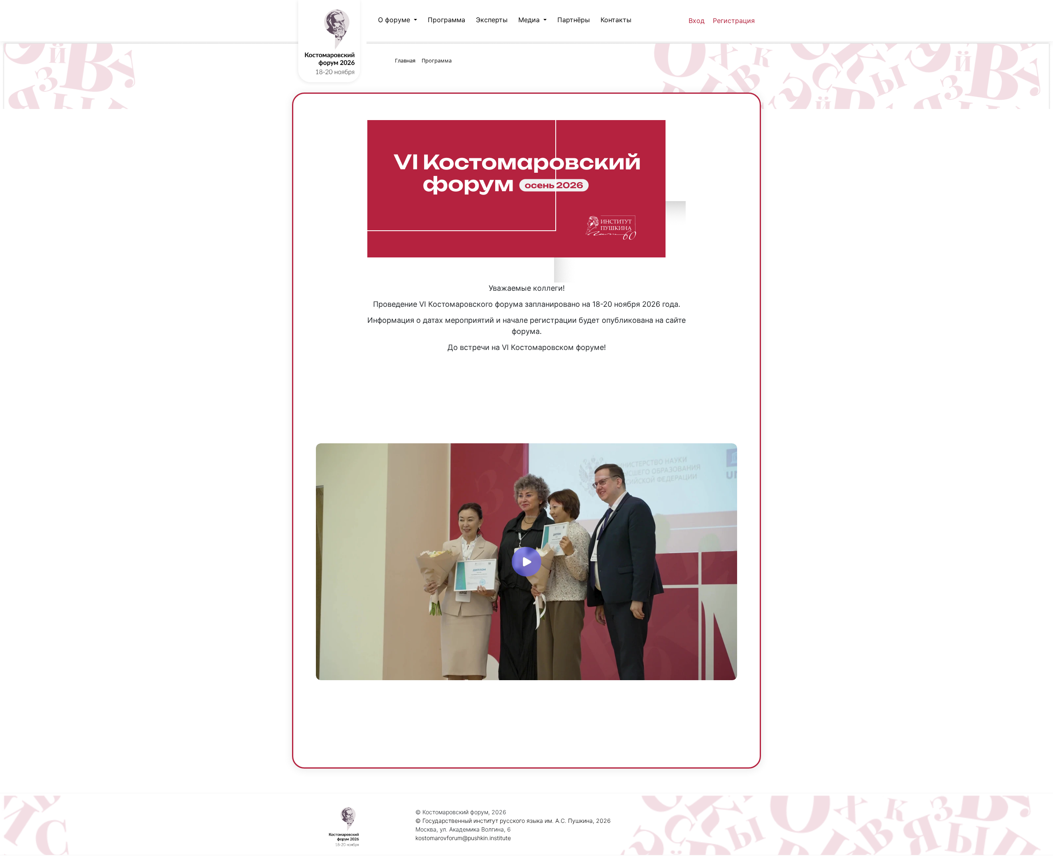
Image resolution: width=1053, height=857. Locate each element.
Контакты (616, 20)
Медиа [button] (530, 20)
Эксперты (492, 20)
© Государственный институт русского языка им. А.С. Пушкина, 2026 (513, 820)
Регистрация (734, 20)
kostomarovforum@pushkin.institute (463, 837)
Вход (697, 20)
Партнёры (573, 20)
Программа (446, 20)
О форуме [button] (395, 20)
